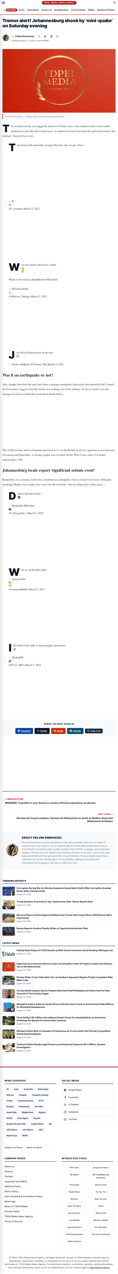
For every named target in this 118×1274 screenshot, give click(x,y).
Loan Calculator (74, 1227)
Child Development (74, 1234)
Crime (10, 1100)
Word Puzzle (101, 1185)
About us (9, 1166)
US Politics (28, 1129)
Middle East (27, 1112)
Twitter (43, 731)
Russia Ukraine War (16, 1124)
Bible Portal (101, 1213)
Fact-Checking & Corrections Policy (23, 1196)
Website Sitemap (14, 1147)
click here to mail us (99, 1267)
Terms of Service (13, 1221)
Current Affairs (78, 10)
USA (41, 1129)
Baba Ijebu (43, 1089)
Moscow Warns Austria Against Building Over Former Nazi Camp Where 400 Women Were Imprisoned (64, 916)
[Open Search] (114, 3)
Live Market (74, 1220)
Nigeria (42, 1112)
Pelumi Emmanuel (24, 36)
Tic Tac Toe (101, 1192)
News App (10, 1201)
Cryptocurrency (25, 1100)
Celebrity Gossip (40, 1095)
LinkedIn (77, 731)
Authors (9, 1171)
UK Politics (12, 1129)
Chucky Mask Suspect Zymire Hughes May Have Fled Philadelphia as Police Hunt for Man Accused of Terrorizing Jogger (63, 992)
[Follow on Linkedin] (51, 36)
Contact (9, 1176)
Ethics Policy (11, 1191)
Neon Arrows (101, 1199)
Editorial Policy (13, 1186)
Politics (91, 10)
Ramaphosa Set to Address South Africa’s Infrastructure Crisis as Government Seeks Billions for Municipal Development (65, 1005)
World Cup (12, 1135)
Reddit (60, 731)
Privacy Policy (12, 1211)
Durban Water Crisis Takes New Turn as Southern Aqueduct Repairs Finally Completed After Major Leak (65, 978)
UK (50, 1124)
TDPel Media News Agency (59, 3)
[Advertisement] (59, 163)
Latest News (33, 10)
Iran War (39, 1106)
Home (22, 10)
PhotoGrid (74, 1185)
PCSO (9, 1118)
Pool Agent (23, 1118)
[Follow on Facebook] (45, 36)
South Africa (37, 1124)
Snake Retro (74, 1192)
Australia (28, 1089)
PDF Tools (74, 1167)
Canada (23, 1095)
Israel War (12, 1112)
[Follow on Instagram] (57, 36)
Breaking (11, 10)
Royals (36, 1118)
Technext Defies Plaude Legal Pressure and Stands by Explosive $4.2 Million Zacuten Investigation (61, 1046)
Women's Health (100, 1220)
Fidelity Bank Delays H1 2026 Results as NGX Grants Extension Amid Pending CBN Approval (65, 950)
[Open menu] (3, 2)
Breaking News (61, 10)
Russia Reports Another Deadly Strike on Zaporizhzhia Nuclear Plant (52, 928)
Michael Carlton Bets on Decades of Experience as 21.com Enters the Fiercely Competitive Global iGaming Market (63, 1032)
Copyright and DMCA (16, 1181)
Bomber (74, 1199)
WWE (25, 1135)
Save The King (74, 1206)
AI (8, 1089)
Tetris (100, 1206)
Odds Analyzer (74, 1241)
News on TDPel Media (16, 1206)
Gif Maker (74, 1174)
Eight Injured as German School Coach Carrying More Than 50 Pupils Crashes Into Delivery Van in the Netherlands (64, 965)
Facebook (26, 731)
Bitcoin (10, 1095)
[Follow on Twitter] (39, 36)
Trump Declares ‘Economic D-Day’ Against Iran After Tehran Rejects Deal (54, 901)
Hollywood (24, 1106)
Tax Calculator (100, 1227)
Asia (16, 1089)
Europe (10, 1106)
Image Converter (100, 1167)
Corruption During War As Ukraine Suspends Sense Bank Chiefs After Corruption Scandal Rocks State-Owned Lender (64, 889)
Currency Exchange (101, 1234)
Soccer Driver (74, 1213)
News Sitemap (34, 1147)
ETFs (41, 1100)
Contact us (46, 10)
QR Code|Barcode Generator (100, 1176)
